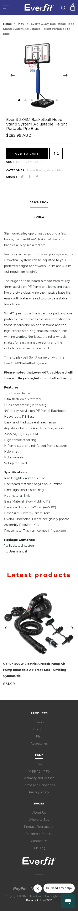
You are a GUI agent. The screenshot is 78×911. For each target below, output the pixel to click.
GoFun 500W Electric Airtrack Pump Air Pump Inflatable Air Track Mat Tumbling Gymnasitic (34, 670)
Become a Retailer (39, 834)
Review (39, 216)
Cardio (39, 722)
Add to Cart (27, 153)
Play (21, 23)
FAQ (39, 764)
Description (39, 202)
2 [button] (26, 100)
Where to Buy (39, 820)
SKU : (10, 162)
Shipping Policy (39, 771)
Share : (11, 176)
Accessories (39, 743)
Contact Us (39, 841)
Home (7, 23)
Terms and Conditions (39, 785)
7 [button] (57, 100)
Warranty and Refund (39, 778)
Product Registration (39, 827)
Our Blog (39, 848)
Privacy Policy (39, 792)
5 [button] (44, 100)
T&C (49, 900)
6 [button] (51, 100)
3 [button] (32, 100)
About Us (39, 812)
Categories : (15, 170)
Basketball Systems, (42, 170)
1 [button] (19, 100)
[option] (39, 75)
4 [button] (38, 100)
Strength (39, 729)
